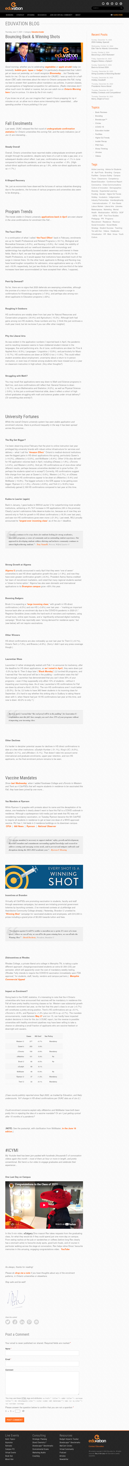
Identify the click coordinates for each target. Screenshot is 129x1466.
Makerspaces (96, 209)
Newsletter (64, 1459)
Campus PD (10, 1449)
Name (7, 1348)
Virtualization (96, 234)
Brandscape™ (101, 119)
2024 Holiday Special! (100, 42)
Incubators (103, 197)
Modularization (104, 212)
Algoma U (10, 570)
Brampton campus (31, 586)
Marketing (108, 209)
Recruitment (96, 221)
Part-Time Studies (111, 215)
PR (102, 218)
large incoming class (37, 604)
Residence (107, 221)
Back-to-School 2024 (100, 67)
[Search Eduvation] (121, 8)
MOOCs (114, 212)
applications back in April (54, 216)
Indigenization (114, 197)
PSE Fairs (99, 145)
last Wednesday (19, 783)
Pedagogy (95, 218)
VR (104, 234)
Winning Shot (13, 913)
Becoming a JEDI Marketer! (102, 54)
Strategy (20, 15)
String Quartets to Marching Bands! (105, 73)
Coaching (36, 1456)
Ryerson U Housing (59, 850)
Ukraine (98, 152)
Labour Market (97, 206)
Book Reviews (101, 112)
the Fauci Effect (44, 237)
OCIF (121, 212)
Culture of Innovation (99, 187)
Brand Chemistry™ (40, 1442)
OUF (101, 215)
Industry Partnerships (100, 200)
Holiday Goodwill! (98, 79)
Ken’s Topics (10, 1439)
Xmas (115, 234)
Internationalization (100, 203)
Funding (94, 194)
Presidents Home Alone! (101, 86)
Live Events (12, 1435)
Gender (102, 194)
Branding (9, 15)
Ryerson (31, 826)
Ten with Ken (96, 231)
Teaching (118, 228)
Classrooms (102, 178)
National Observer (47, 826)
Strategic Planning (40, 1439)
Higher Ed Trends (102, 137)
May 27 (38, 1016)
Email (7, 1359)
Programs (109, 218)
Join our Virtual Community (61, 15)
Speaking (31, 15)
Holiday (94, 197)
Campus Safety (106, 175)
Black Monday (46, 671)
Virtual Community (67, 1449)
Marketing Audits (39, 1452)
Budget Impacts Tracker (69, 1439)
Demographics (115, 187)
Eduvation (28, 6)
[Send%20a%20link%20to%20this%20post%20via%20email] (36, 1322)
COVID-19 (99, 126)
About (77, 15)
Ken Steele (116, 203)
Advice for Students (113, 169)
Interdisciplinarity (116, 200)
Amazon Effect (36, 452)
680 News (19, 826)
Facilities (98, 134)
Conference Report (114, 181)
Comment (9, 1369)
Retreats (8, 1446)
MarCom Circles (66, 1446)
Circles (98, 123)
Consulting (39, 1435)
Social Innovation (98, 224)
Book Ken (9, 1456)
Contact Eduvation (96, 1446)
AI (92, 172)
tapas (30, 70)
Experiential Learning (108, 191)
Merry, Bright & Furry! (100, 98)
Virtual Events (10, 1452)
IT (110, 203)
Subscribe (118, 15)
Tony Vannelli (42, 544)
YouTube (65, 1249)
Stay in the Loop (100, 1453)
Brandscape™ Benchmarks (43, 1446)
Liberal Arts (109, 206)
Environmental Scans (41, 1449)
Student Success (106, 228)
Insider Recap (101, 141)
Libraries (118, 206)
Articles (63, 1456)
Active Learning (97, 169)
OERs (94, 215)
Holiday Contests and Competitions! (106, 92)
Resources (42, 15)
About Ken (9, 1459)
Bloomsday (55, 73)
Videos (98, 156)
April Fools (99, 172)
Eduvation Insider (38, 32)
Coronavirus (96, 184)
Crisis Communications (112, 184)
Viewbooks (114, 231)
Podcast (63, 1452)
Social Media (112, 224)
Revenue (116, 221)
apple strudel (65, 66)
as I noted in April (54, 668)
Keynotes (9, 1442)
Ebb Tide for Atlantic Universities (104, 48)
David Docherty (29, 937)
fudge (39, 70)
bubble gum (21, 70)
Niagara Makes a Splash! (101, 61)
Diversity (94, 191)
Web (109, 234)
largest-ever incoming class (33, 520)
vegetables (50, 66)
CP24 (8, 826)
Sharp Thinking (101, 148)
